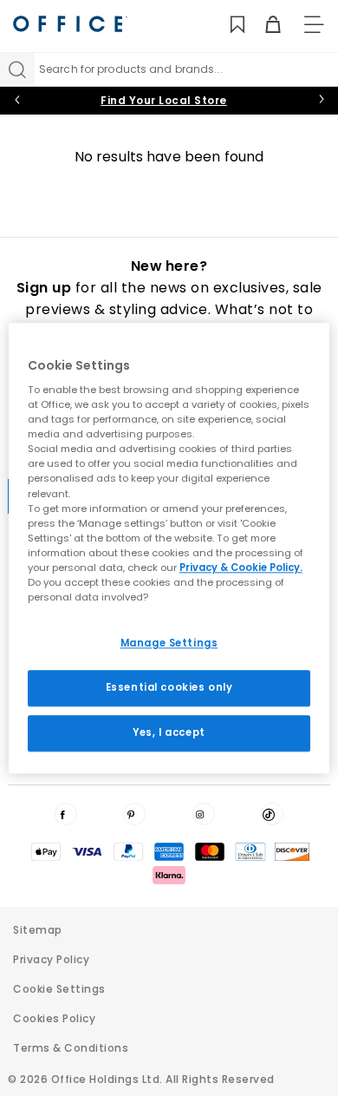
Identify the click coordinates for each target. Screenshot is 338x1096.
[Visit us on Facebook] (66, 814)
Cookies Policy (54, 1018)
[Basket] (263, 25)
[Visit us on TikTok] (272, 814)
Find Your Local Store (164, 100)
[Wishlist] (227, 25)
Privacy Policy (51, 959)
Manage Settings (169, 643)
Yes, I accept (169, 732)
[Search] (17, 69)
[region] (169, 548)
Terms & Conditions (70, 1047)
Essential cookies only (169, 687)
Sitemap (37, 929)
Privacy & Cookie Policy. (240, 567)
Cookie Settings (59, 988)
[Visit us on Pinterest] (134, 814)
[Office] (70, 23)
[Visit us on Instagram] (203, 814)
